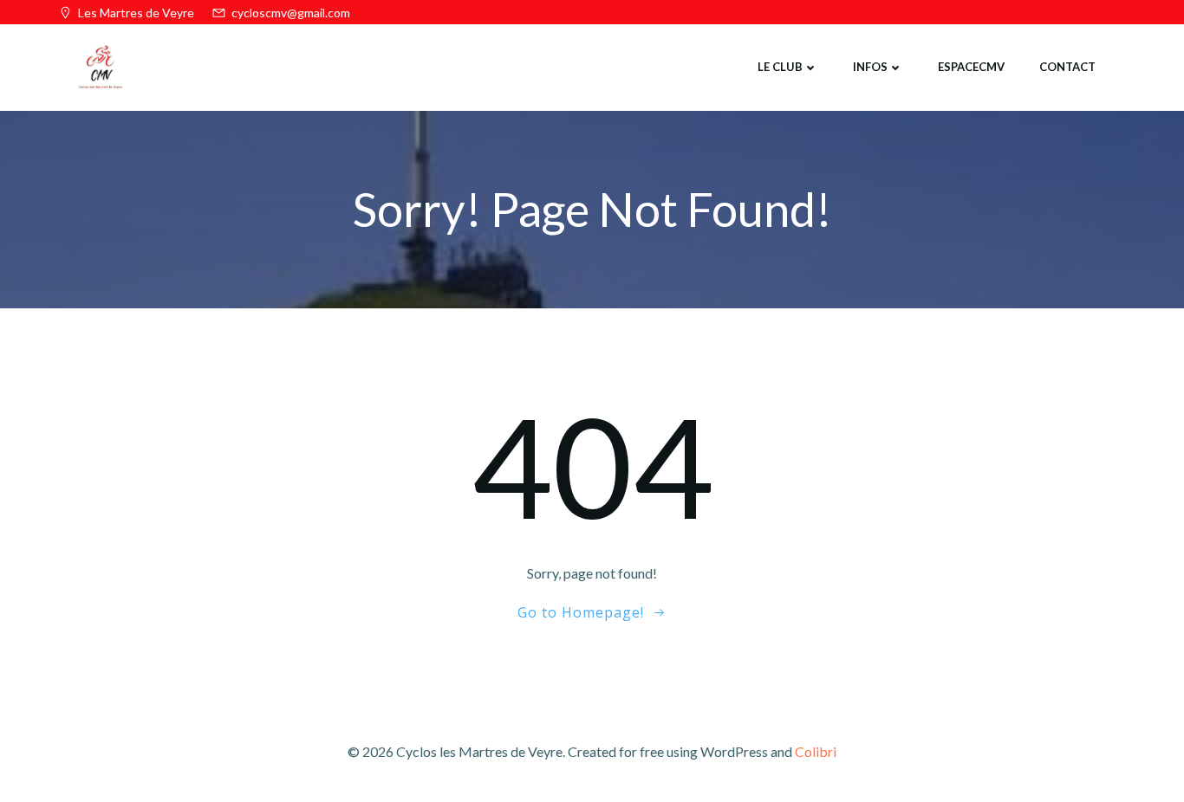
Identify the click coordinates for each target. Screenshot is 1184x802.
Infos (870, 67)
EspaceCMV (971, 67)
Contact (1067, 67)
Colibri (815, 751)
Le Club (780, 67)
